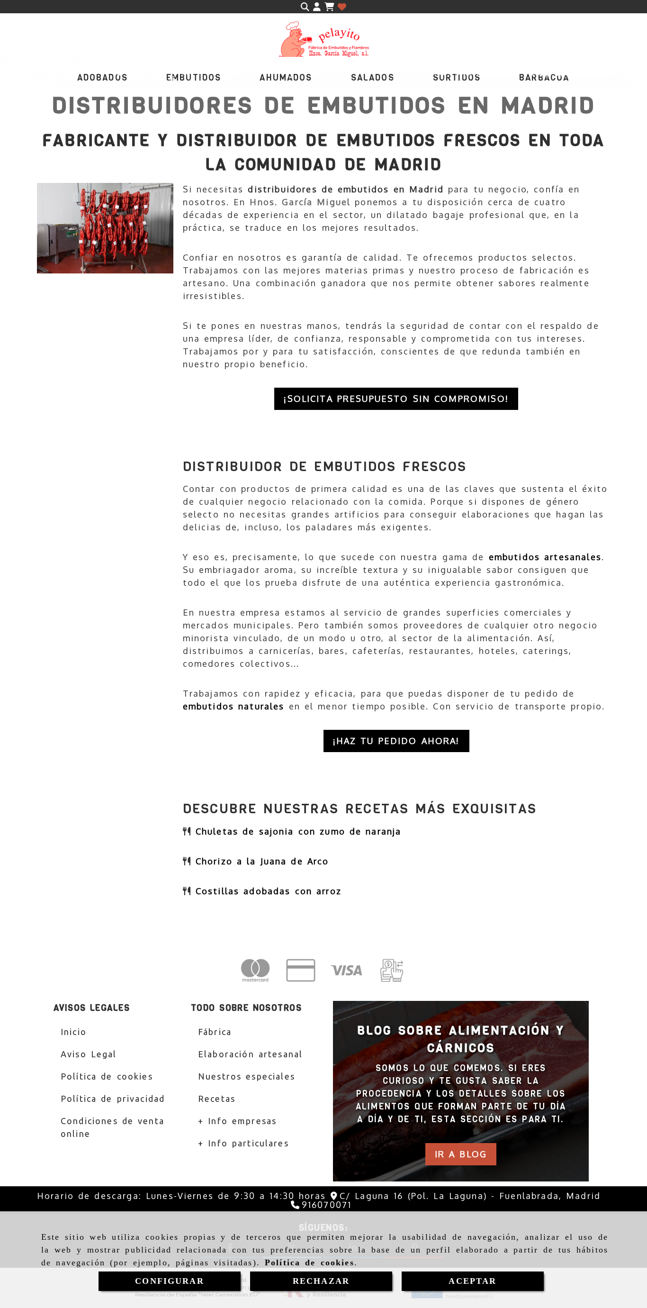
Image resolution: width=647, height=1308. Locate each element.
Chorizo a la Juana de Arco (262, 861)
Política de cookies (309, 1262)
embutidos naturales (236, 706)
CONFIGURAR (169, 1281)
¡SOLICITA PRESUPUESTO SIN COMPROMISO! (396, 398)
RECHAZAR (321, 1281)
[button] (317, 6)
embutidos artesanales (545, 557)
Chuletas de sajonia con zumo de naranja (299, 831)
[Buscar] (305, 6)
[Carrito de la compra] (329, 6)
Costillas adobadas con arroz (268, 891)
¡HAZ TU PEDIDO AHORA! (396, 741)
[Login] (342, 6)
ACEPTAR (472, 1281)
